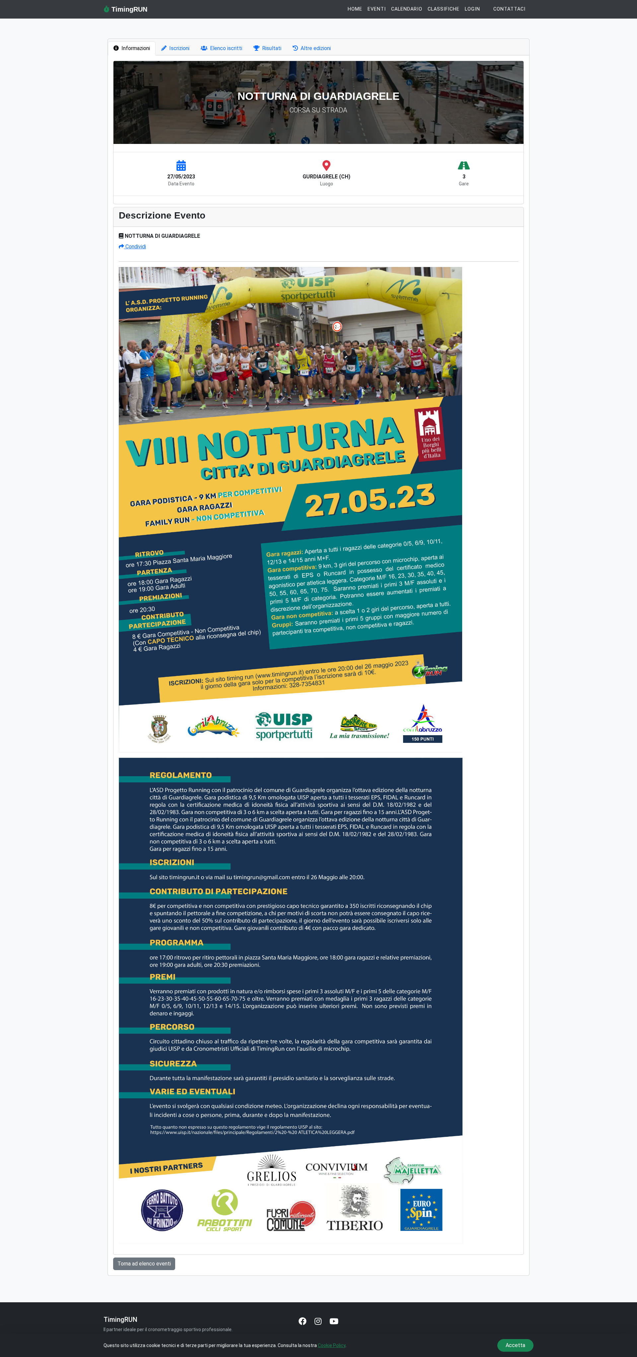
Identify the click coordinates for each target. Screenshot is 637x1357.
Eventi (377, 9)
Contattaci (509, 9)
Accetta (515, 1345)
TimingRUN (128, 9)
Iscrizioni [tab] (179, 48)
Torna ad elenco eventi (144, 1263)
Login (472, 9)
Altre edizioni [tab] (316, 48)
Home (355, 9)
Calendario (406, 9)
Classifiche (444, 9)
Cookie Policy (331, 1345)
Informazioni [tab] (135, 48)
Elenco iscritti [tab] (226, 48)
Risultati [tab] (271, 48)
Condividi (135, 246)
